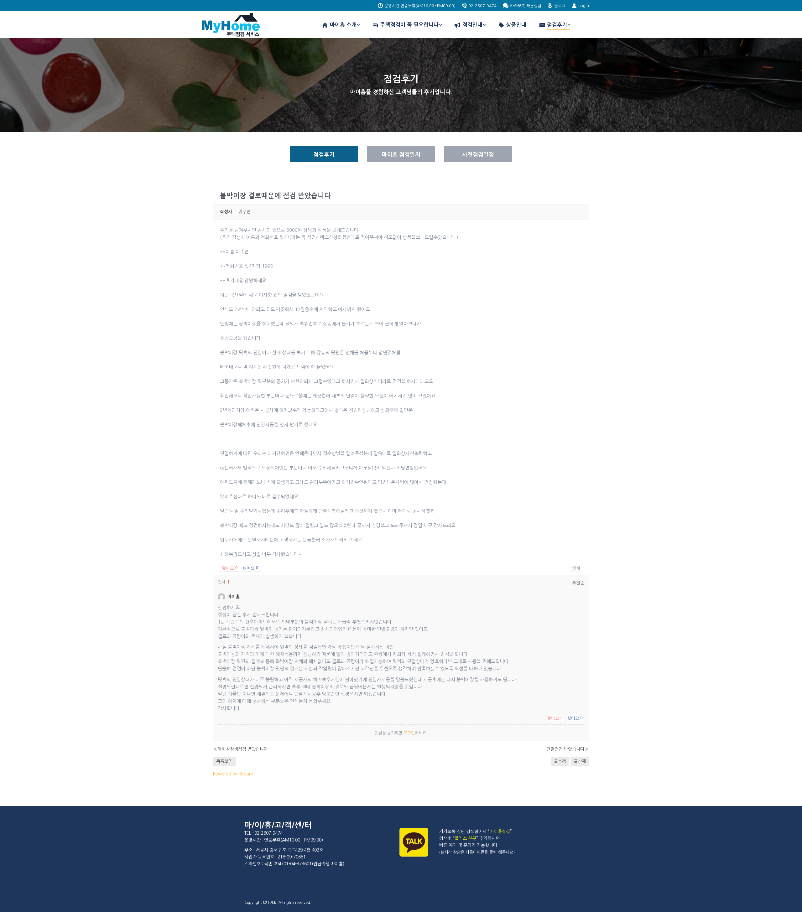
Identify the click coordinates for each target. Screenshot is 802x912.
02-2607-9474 (482, 6)
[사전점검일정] (478, 154)
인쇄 (576, 568)
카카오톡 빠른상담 (525, 6)
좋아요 (229, 568)
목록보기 (224, 761)
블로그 (559, 6)
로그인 (409, 733)
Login (583, 6)
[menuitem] (341, 24)
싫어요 (250, 568)
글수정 (560, 761)
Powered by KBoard (233, 774)
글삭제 (580, 761)
